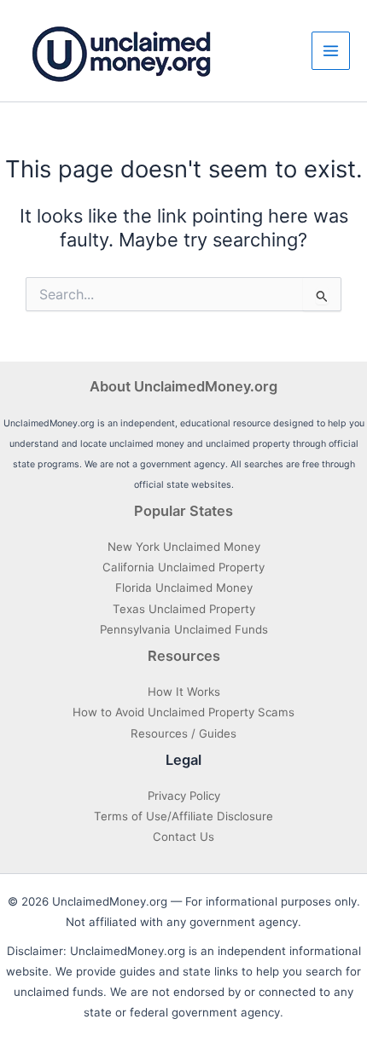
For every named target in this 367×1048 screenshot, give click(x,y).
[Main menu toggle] (331, 51)
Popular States (183, 510)
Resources (184, 655)
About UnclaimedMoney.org (183, 386)
